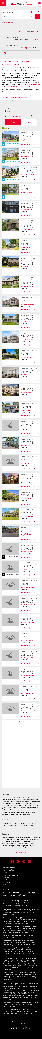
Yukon (21, 905)
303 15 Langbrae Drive (27, 304)
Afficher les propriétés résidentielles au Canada (15, 935)
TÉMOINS (6, 887)
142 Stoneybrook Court (27, 156)
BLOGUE (5, 873)
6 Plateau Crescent (26, 192)
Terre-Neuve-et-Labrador (9, 904)
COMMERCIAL (7, 877)
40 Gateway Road (26, 247)
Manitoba (12, 902)
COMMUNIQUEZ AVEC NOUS (11, 868)
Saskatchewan (20, 902)
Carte (29, 122)
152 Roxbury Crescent (27, 622)
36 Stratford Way (26, 392)
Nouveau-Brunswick (30, 902)
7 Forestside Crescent (27, 286)
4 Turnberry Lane (26, 428)
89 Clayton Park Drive (27, 516)
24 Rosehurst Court (26, 210)
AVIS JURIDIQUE (8, 882)
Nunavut (26, 905)
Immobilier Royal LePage (21, 3)
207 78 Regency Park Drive (28, 174)
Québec (21, 900)
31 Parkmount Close (27, 640)
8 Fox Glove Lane (26, 322)
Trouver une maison (8, 900)
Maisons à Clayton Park (10, 95)
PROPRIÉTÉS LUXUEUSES (10, 875)
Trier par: (8, 108)
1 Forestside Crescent (27, 267)
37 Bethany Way (25, 463)
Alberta (26, 900)
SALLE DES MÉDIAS (8, 870)
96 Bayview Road (26, 139)
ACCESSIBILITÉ (7, 889)
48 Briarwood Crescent (27, 357)
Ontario (16, 900)
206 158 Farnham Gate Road (29, 605)
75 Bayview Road (26, 498)
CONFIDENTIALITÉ (8, 884)
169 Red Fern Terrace (27, 551)
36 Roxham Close (26, 481)
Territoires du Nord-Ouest (23, 904)
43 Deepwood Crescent (28, 711)
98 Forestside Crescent (28, 229)
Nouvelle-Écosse (27, 912)
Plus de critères (7, 23)
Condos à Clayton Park (29, 95)
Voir (35, 144)
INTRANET (6, 880)
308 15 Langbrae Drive (27, 675)
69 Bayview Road (26, 569)
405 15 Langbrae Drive (27, 658)
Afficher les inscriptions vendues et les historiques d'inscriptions (18, 54)
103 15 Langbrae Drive (27, 587)
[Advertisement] (21, 756)
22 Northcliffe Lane (26, 410)
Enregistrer (24, 144)
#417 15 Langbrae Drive (28, 339)
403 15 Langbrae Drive (27, 693)
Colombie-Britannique (33, 909)
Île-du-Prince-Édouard (13, 905)
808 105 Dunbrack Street (28, 375)
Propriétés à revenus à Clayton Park (14, 97)
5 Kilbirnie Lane (25, 445)
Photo (13, 122)
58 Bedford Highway (27, 534)
